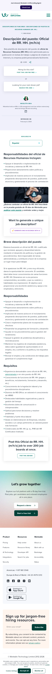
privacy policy (34, 643)
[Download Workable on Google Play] (16, 597)
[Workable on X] (24, 582)
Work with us (39, 547)
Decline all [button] (39, 671)
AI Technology (8, 552)
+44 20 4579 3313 (34, 575)
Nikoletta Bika (26, 103)
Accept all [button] (24, 671)
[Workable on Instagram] (29, 582)
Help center (22, 543)
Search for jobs (23, 557)
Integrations (7, 557)
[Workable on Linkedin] (8, 582)
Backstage (38, 552)
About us (37, 543)
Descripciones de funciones (14, 26)
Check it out (26, 7)
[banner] (26, 226)
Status (36, 562)
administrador (11, 374)
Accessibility (39, 557)
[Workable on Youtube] (18, 582)
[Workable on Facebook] (13, 582)
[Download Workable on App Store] (16, 590)
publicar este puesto (12, 210)
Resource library (24, 547)
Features (6, 547)
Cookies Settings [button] (11, 671)
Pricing (5, 543)
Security (6, 562)
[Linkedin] (25, 111)
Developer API (23, 552)
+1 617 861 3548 (21, 570)
